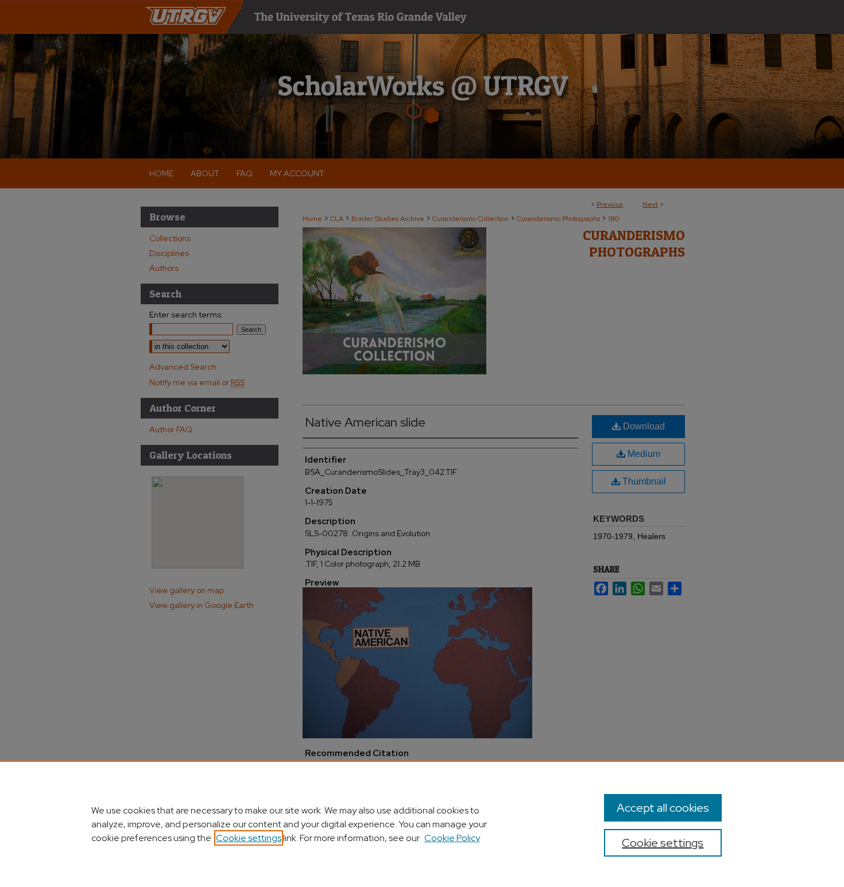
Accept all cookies (663, 807)
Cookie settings (248, 838)
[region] (422, 824)
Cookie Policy (452, 838)
